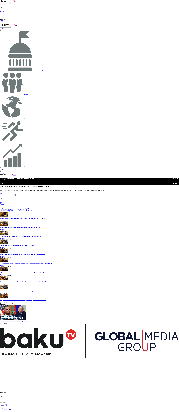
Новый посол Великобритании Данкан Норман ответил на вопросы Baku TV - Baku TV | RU (23, 218)
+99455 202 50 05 (5, 404)
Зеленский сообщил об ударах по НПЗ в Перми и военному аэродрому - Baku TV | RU (21, 236)
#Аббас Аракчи (2, 193)
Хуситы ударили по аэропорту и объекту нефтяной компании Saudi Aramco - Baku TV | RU (23, 281)
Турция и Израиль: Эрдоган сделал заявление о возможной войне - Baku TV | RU (15, 207)
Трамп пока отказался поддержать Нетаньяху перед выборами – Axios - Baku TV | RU (15, 208)
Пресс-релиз (4, 408)
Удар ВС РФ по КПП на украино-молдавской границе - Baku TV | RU (17, 245)
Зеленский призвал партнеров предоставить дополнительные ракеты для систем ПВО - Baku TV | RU (26, 263)
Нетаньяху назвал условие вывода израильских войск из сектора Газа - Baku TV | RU (15, 209)
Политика (14, 175)
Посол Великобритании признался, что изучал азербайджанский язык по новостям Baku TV (23, 254)
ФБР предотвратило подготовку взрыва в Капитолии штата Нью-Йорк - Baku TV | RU (22, 272)
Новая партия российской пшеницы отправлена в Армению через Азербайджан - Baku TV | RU (24, 291)
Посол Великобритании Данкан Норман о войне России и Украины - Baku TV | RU (21, 227)
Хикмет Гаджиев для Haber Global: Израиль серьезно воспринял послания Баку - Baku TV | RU (17, 210)
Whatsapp (1, 20)
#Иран (1, 192)
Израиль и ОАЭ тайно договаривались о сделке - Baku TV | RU (12, 211)
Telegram (1, 21)
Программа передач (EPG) (6, 409)
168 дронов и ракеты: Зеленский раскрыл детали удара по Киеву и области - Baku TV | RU (23, 300)
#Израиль (1, 202)
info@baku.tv (4, 403)
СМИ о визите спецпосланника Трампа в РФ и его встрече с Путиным (14, 321)
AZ (2, 22)
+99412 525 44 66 (5, 405)
